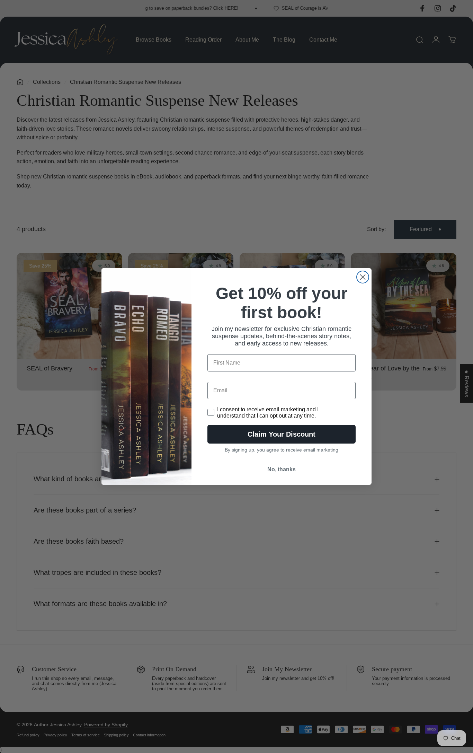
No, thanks (281, 469)
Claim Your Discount (281, 434)
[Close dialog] (363, 277)
